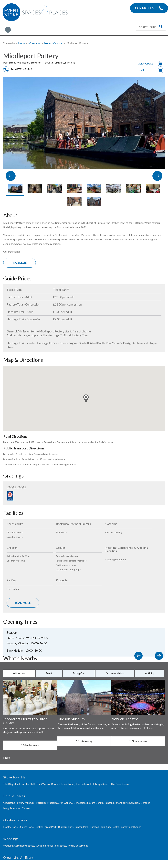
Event (49, 673)
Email (140, 70)
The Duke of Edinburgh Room (92, 784)
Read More (19, 263)
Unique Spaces (14, 796)
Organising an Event (18, 857)
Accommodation (114, 673)
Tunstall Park (97, 826)
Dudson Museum (71, 719)
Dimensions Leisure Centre (88, 802)
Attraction (19, 673)
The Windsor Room (47, 784)
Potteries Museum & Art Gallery (54, 802)
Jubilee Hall (28, 784)
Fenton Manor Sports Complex (122, 802)
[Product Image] (15, 190)
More (6, 757)
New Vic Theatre (124, 719)
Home (21, 43)
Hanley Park (10, 826)
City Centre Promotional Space (123, 826)
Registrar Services (78, 845)
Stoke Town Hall (15, 777)
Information (34, 43)
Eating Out (79, 673)
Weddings (10, 839)
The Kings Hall (11, 784)
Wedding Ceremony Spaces (18, 845)
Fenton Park (81, 826)
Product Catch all (53, 43)
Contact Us (144, 8)
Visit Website (145, 63)
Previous (139, 656)
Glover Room (66, 784)
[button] (86, 399)
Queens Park (26, 826)
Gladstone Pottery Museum (18, 802)
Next (160, 656)
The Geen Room (120, 784)
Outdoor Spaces (15, 820)
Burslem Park (65, 826)
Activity (149, 673)
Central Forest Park (46, 826)
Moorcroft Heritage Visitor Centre (25, 721)
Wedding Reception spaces (51, 845)
